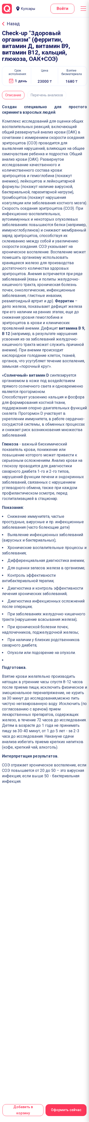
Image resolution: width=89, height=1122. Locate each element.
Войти (62, 8)
